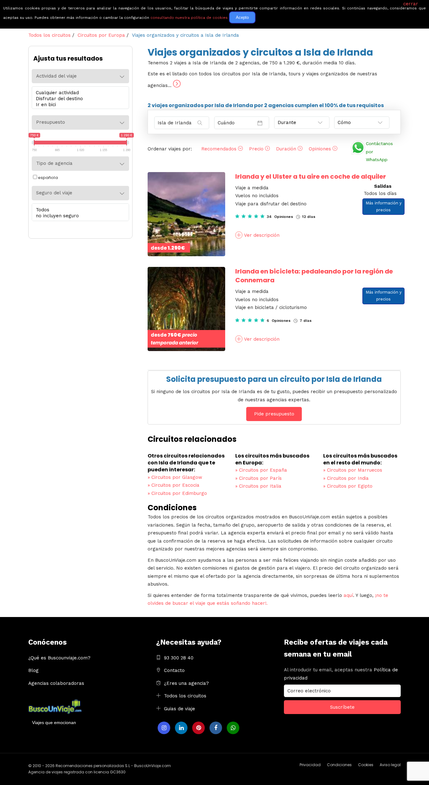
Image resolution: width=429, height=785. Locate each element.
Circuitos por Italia (258, 486)
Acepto (242, 17)
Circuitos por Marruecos (352, 470)
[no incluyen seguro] (78, 216)
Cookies (365, 764)
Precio (257, 149)
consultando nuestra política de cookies (189, 17)
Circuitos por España (261, 470)
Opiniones (321, 149)
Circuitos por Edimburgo (177, 493)
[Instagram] (164, 728)
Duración (287, 149)
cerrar (410, 4)
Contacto (174, 670)
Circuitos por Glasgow (175, 477)
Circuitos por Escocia (173, 485)
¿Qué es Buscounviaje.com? (59, 658)
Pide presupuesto (274, 414)
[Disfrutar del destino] (78, 99)
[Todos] (78, 210)
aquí (348, 595)
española (48, 178)
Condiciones (339, 764)
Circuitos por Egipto (347, 486)
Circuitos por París (258, 478)
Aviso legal (390, 764)
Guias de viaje (179, 709)
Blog (33, 670)
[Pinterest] (198, 728)
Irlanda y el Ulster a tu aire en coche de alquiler (310, 176)
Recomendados (219, 149)
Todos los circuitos (185, 696)
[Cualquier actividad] (78, 93)
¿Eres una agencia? (186, 683)
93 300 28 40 (178, 658)
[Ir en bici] (78, 105)
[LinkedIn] (181, 728)
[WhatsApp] (233, 728)
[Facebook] (215, 728)
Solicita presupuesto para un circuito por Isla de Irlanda (274, 379)
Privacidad (310, 764)
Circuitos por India (346, 478)
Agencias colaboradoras (56, 683)
